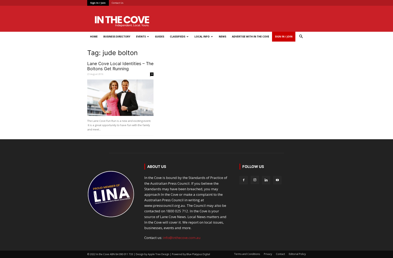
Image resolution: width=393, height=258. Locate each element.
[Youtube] (277, 180)
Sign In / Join (98, 2)
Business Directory (116, 36)
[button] (301, 36)
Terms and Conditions (247, 254)
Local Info (202, 36)
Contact (280, 254)
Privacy (268, 254)
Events (141, 36)
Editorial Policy (297, 254)
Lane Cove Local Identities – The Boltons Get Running (120, 66)
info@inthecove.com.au (182, 237)
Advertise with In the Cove (250, 36)
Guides (159, 36)
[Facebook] (243, 180)
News (222, 36)
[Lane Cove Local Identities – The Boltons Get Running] (120, 97)
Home (94, 36)
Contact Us (117, 2)
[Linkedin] (266, 180)
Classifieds (177, 36)
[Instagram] (255, 180)
